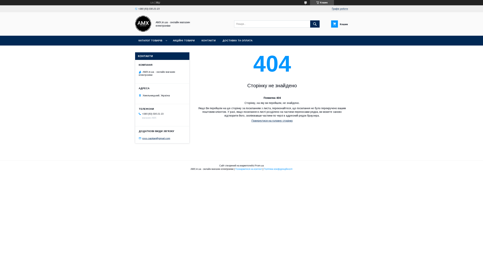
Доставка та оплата (237, 40)
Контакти (209, 40)
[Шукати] (315, 24)
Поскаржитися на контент (248, 169)
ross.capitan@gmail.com (156, 138)
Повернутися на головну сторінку (272, 120)
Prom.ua (259, 165)
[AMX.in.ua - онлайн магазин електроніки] (143, 30)
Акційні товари (184, 40)
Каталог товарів (150, 40)
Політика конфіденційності (278, 169)
